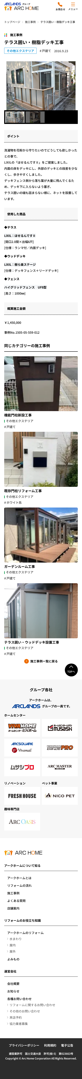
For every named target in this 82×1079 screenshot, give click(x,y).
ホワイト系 (14, 502)
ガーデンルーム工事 (19, 566)
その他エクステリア (20, 50)
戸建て (46, 51)
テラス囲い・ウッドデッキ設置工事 (31, 642)
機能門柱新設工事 (18, 415)
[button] (14, 117)
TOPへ (71, 671)
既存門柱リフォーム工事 (23, 491)
